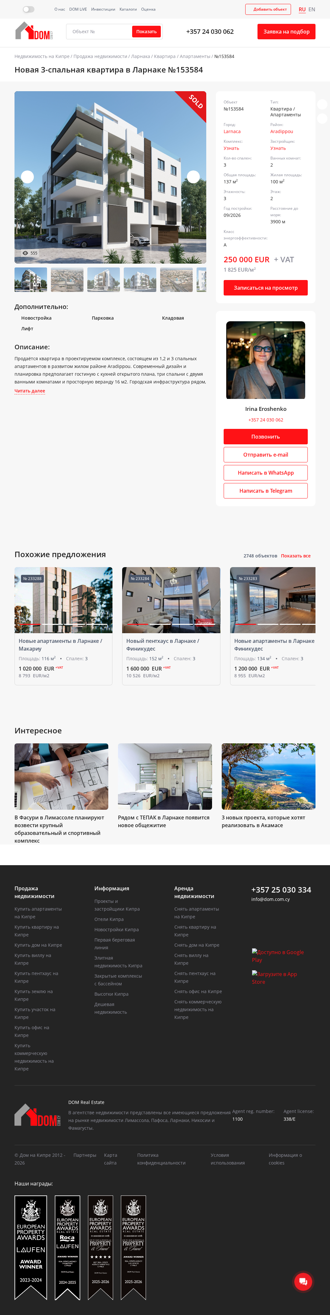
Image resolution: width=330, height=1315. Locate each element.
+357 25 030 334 (281, 890)
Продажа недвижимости (100, 56)
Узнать (231, 148)
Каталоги (128, 9)
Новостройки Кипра (116, 929)
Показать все (296, 556)
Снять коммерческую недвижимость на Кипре (198, 1009)
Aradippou (281, 131)
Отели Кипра (109, 919)
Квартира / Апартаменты (182, 56)
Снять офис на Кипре (198, 991)
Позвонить (265, 436)
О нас (59, 9)
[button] (193, 176)
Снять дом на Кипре (196, 945)
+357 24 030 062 (210, 31)
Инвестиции (103, 9)
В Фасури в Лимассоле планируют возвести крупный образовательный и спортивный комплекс (59, 829)
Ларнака (140, 56)
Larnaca (232, 131)
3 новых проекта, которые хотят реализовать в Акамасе (263, 821)
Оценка (148, 9)
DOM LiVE (78, 9)
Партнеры (84, 1155)
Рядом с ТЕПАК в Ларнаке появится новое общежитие (163, 821)
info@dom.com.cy (270, 899)
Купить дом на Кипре (38, 945)
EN (311, 9)
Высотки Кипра (111, 994)
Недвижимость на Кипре (42, 56)
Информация (111, 888)
